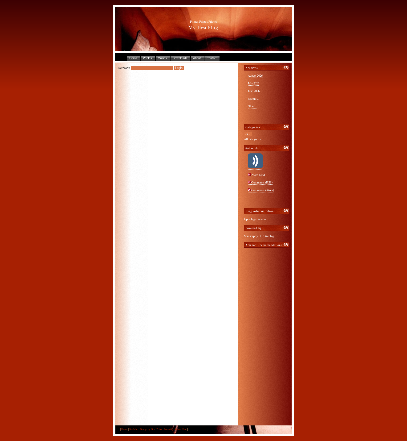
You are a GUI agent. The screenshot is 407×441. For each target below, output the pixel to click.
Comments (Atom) (262, 190)
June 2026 (254, 91)
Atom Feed (258, 175)
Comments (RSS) (262, 182)
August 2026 (255, 75)
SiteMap (134, 429)
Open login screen (255, 219)
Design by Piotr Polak (151, 429)
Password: (124, 68)
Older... (252, 106)
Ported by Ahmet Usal (175, 429)
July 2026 (253, 83)
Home (124, 429)
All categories (252, 139)
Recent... (253, 98)
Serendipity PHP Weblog (259, 236)
